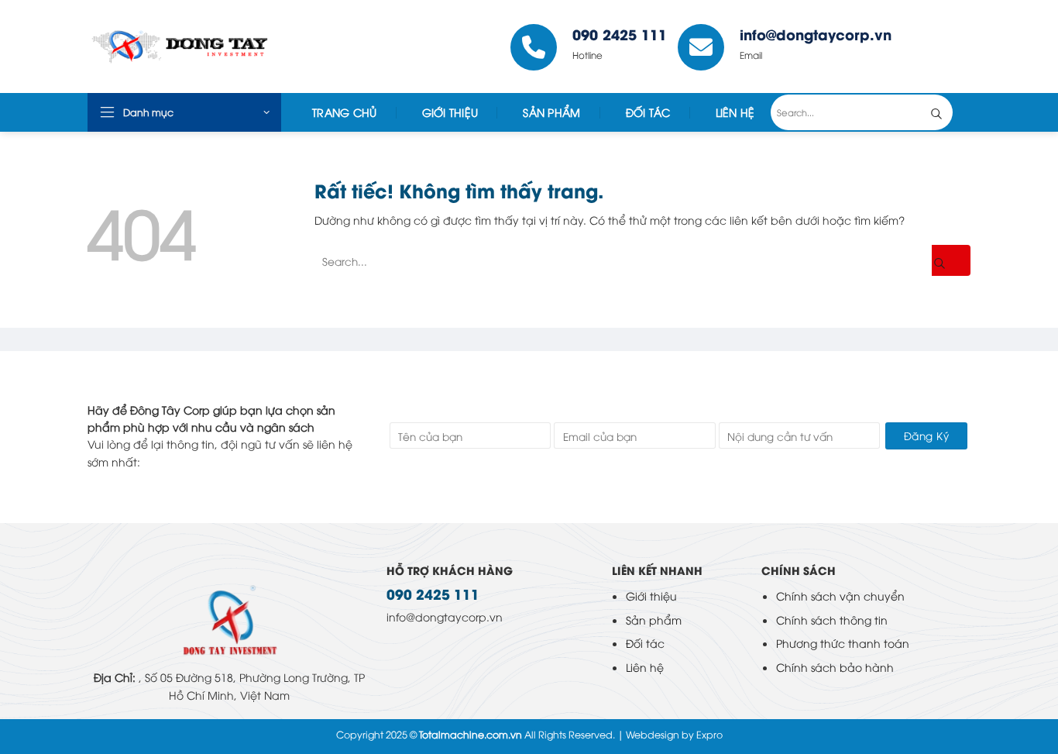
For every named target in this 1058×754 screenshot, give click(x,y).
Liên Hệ (735, 112)
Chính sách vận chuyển (840, 595)
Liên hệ (645, 666)
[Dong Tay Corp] (203, 46)
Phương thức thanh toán (842, 642)
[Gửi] (948, 112)
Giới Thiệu (450, 112)
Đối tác (648, 112)
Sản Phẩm (551, 112)
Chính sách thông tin (832, 619)
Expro (709, 734)
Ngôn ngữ (936, 46)
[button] (184, 112)
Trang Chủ (344, 112)
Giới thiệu (651, 595)
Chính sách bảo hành (835, 666)
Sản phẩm (654, 619)
